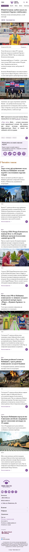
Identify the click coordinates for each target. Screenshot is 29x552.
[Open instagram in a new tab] (19, 153)
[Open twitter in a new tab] (24, 153)
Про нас (3, 517)
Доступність (4, 521)
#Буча (3, 137)
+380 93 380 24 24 (5, 497)
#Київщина (8, 137)
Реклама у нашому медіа (7, 519)
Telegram (24, 119)
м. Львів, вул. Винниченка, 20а (9, 503)
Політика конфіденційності (8, 523)
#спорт (14, 137)
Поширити (23, 47)
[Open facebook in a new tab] (5, 153)
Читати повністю (5, 221)
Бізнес (20, 5)
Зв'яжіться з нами (6, 525)
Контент (3, 507)
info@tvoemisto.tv (5, 500)
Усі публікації (5, 5)
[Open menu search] (24, 2)
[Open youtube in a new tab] (14, 153)
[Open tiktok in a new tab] (10, 153)
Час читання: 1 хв (10, 20)
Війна (16, 5)
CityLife (11, 5)
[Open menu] (27, 2)
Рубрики (4, 511)
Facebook (17, 119)
